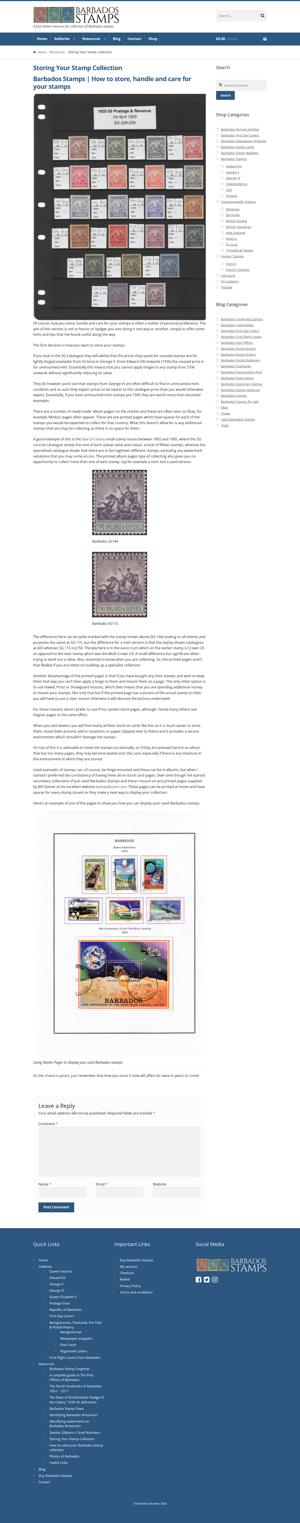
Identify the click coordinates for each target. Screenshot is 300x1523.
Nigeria (231, 239)
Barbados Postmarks (236, 366)
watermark (129, 648)
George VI (233, 178)
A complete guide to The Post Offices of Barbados (71, 1377)
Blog (117, 38)
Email (102, 1184)
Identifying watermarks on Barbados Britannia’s (69, 1423)
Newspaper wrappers (76, 1338)
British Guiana (236, 221)
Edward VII (234, 166)
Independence (236, 184)
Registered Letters (73, 1351)
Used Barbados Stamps (238, 419)
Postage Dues (59, 1303)
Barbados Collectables (237, 325)
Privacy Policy (130, 1286)
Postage (226, 287)
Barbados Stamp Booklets (239, 153)
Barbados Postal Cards (237, 147)
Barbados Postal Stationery (240, 360)
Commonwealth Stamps (238, 202)
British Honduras (238, 227)
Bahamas (233, 209)
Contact (134, 38)
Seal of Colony (93, 439)
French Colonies (237, 270)
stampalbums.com (111, 786)
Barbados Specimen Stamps (241, 384)
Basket (125, 1279)
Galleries (62, 38)
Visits (225, 425)
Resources (91, 38)
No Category (230, 281)
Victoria (231, 196)
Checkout (127, 1273)
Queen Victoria (60, 1271)
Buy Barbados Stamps (55, 1475)
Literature (228, 276)
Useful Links (58, 1463)
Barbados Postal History (238, 349)
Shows (225, 413)
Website (159, 1184)
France (231, 264)
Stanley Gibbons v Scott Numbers (74, 1432)
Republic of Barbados (65, 1310)
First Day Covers (61, 1316)
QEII (229, 190)
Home (42, 38)
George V (232, 172)
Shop (152, 38)
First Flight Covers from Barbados (74, 1357)
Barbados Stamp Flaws (66, 1408)
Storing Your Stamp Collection (71, 1439)
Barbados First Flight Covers (241, 337)
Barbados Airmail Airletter (240, 129)
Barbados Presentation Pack (241, 372)
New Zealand (235, 233)
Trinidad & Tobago (239, 250)
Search (225, 95)
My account (128, 1266)
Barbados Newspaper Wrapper (244, 141)
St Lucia (231, 244)
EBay (224, 407)
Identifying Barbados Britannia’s (73, 1415)
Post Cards (68, 1344)
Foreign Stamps (232, 256)
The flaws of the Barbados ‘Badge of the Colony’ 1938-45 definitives (76, 1399)
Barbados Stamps (234, 159)
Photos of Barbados (64, 1456)
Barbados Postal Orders (238, 354)
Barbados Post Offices (237, 343)
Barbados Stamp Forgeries (240, 390)
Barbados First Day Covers (240, 135)
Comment (48, 1123)
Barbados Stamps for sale (240, 401)
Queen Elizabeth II (63, 1297)
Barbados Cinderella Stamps (242, 319)
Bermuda (233, 215)
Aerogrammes (70, 1332)
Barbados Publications (237, 378)
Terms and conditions (136, 1292)
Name (44, 1184)
